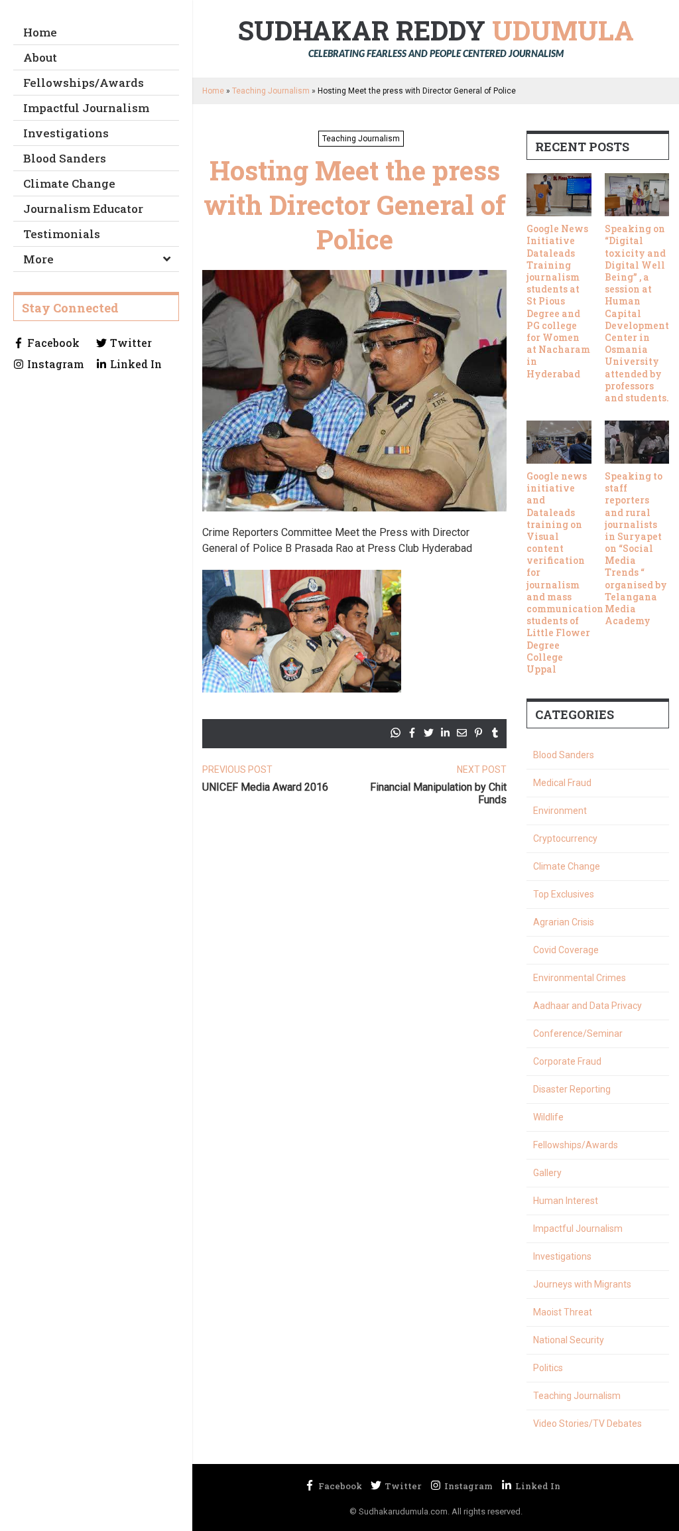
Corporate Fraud (567, 1061)
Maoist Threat (562, 1312)
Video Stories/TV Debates (587, 1423)
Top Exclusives (563, 894)
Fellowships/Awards (83, 82)
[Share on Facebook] (412, 733)
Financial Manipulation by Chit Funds (438, 793)
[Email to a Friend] (462, 733)
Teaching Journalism (271, 91)
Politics (548, 1368)
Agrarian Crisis (563, 922)
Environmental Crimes (579, 977)
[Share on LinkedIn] (445, 733)
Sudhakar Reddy (436, 36)
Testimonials (61, 233)
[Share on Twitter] (429, 733)
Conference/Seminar (578, 1033)
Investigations (66, 133)
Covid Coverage (566, 950)
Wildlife (548, 1117)
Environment (560, 810)
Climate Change (69, 183)
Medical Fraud (562, 782)
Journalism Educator (83, 208)
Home (40, 32)
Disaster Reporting (572, 1089)
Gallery (547, 1172)
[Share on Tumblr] (495, 733)
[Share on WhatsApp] (396, 733)
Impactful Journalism (86, 107)
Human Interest (565, 1200)
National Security (568, 1340)
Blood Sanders (64, 158)
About (40, 57)
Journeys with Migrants (582, 1284)
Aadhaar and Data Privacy (587, 1005)
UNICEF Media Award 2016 (265, 787)
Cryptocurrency (565, 838)
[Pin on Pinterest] (478, 733)
